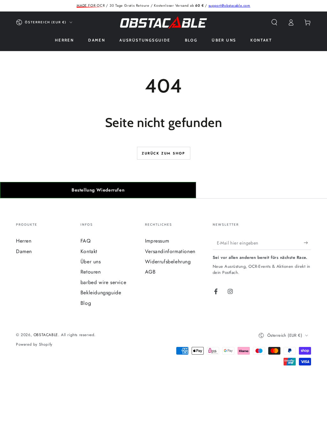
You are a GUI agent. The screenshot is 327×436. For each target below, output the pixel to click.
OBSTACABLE (46, 335)
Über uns (90, 261)
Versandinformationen (170, 251)
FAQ (85, 240)
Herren (24, 240)
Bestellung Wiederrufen (98, 190)
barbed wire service (103, 282)
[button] (274, 22)
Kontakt (88, 251)
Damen (24, 251)
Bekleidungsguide (100, 292)
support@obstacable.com (229, 5)
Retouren (90, 271)
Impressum (157, 240)
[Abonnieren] (307, 243)
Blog (85, 303)
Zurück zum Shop (164, 153)
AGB (150, 271)
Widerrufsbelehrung (168, 261)
